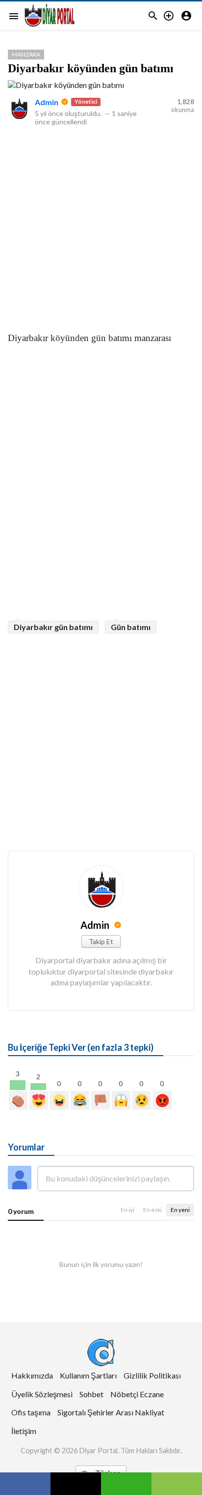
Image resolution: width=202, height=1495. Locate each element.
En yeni (180, 1209)
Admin (46, 102)
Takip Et (101, 941)
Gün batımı (131, 627)
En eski (152, 1209)
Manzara (26, 54)
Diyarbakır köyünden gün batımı (91, 68)
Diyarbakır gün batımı (53, 627)
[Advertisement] (101, 227)
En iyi (127, 1209)
